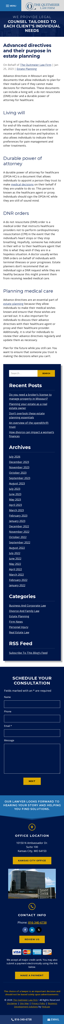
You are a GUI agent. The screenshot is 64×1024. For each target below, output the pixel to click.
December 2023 (19, 462)
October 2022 (17, 537)
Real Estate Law (19, 632)
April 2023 (15, 505)
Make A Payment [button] (32, 975)
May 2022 (15, 564)
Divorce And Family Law (24, 611)
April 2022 (15, 569)
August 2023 (17, 483)
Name (7, 697)
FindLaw (46, 1006)
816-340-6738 (37, 922)
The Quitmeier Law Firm (35, 65)
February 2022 (18, 580)
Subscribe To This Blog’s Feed (28, 653)
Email (8, 726)
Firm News (16, 621)
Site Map (24, 1003)
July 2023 (14, 489)
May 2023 (15, 499)
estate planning (13, 304)
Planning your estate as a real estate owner (28, 406)
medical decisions (22, 184)
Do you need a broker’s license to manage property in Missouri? (30, 396)
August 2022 (17, 548)
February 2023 (18, 515)
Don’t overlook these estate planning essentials (27, 415)
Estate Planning (27, 69)
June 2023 (15, 494)
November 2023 (19, 467)
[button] (10, 5)
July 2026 (14, 456)
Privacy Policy (38, 1003)
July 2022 (14, 553)
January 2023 (17, 521)
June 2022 (15, 558)
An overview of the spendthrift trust (29, 425)
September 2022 (19, 542)
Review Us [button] (32, 939)
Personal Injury (18, 627)
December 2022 (19, 526)
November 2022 (19, 531)
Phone (7, 711)
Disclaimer (12, 1003)
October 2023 (17, 472)
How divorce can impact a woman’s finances (31, 434)
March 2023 (16, 510)
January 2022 (17, 585)
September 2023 (19, 478)
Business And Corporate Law (27, 605)
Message (9, 740)
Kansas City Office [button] (32, 860)
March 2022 (16, 574)
